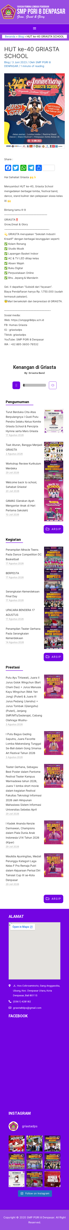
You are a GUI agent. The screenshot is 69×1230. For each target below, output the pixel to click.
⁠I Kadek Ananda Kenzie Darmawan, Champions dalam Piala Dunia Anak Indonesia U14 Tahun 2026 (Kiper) (22, 833)
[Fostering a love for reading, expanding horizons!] (52, 1143)
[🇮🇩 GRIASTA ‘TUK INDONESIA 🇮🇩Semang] (17, 1143)
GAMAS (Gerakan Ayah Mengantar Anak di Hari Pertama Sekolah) (20, 505)
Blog (7, 62)
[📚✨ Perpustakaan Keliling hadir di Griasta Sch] (34, 1143)
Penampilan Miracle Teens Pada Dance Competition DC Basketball (24, 554)
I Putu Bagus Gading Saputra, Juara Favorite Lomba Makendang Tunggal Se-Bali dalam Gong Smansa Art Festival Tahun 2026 (23, 743)
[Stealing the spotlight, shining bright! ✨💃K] (17, 1161)
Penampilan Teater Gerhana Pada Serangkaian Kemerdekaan (23, 633)
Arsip (56, 528)
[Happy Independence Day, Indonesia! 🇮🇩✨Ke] (52, 1179)
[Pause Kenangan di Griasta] (16, 385)
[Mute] (53, 385)
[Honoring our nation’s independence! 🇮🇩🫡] (34, 1179)
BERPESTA (12, 573)
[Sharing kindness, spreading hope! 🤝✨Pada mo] (34, 1161)
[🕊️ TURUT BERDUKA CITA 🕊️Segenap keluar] (17, 1179)
